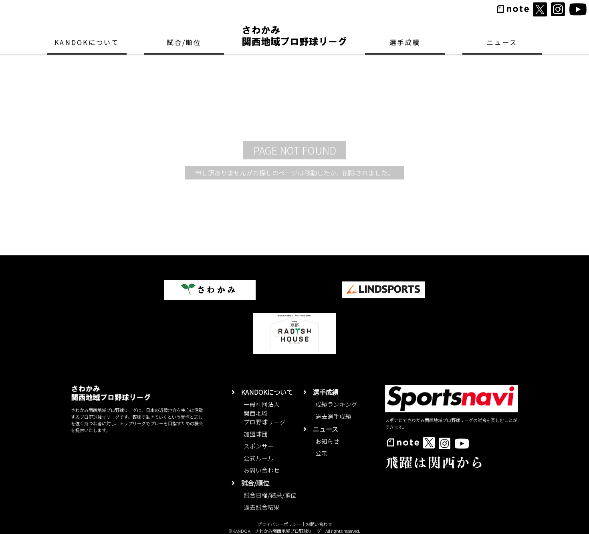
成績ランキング (336, 404)
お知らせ (327, 441)
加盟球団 (256, 434)
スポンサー (259, 446)
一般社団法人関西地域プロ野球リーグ (265, 413)
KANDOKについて (86, 42)
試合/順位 (184, 42)
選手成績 (404, 42)
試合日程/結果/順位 (270, 495)
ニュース (502, 42)
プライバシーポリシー (279, 524)
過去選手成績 (333, 416)
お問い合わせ (262, 470)
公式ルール (259, 458)
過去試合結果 (262, 507)
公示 (321, 453)
